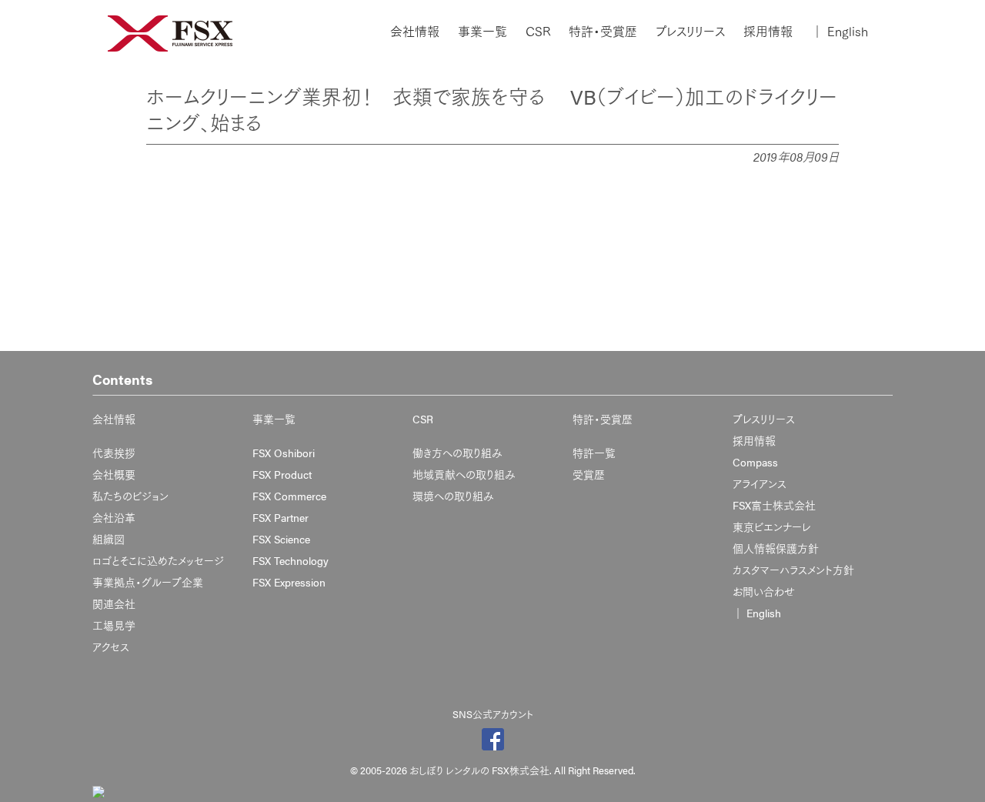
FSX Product (282, 474)
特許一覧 (594, 452)
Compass (755, 462)
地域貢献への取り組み (464, 474)
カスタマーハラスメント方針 (793, 569)
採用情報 (768, 31)
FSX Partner (280, 517)
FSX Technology (290, 560)
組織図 (108, 538)
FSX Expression (289, 582)
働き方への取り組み (457, 452)
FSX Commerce (289, 495)
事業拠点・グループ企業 (147, 582)
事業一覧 (482, 31)
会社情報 (414, 31)
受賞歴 (589, 474)
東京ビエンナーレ (771, 526)
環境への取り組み (453, 495)
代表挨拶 (113, 452)
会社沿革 (113, 517)
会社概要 (113, 474)
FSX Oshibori (283, 452)
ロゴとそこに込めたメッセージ (158, 560)
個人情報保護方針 (776, 548)
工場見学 (113, 625)
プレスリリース (690, 31)
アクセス (110, 646)
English (839, 31)
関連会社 (113, 603)
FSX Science (281, 538)
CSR (538, 31)
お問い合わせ (764, 591)
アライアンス (759, 483)
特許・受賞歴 (603, 31)
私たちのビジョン (130, 495)
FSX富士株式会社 (774, 505)
